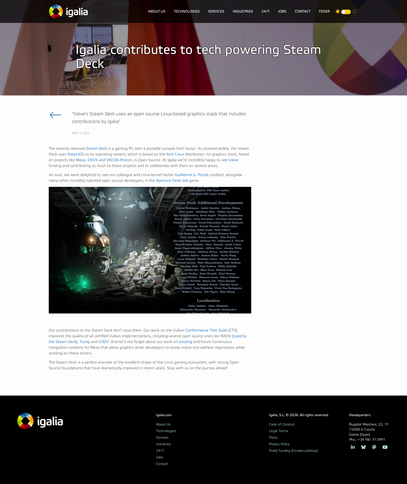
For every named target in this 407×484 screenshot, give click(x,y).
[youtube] (384, 446)
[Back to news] (55, 115)
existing (185, 342)
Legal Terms (278, 431)
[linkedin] (352, 446)
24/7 (265, 11)
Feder (324, 11)
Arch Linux (175, 154)
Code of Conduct (282, 424)
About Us (156, 11)
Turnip (84, 342)
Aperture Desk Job (172, 180)
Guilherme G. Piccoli (192, 175)
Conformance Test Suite (206, 330)
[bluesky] (363, 446)
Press (273, 437)
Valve (233, 160)
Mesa (80, 160)
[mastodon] (374, 446)
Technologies (187, 11)
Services (216, 11)
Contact (302, 11)
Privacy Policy (279, 444)
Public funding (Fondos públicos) (293, 451)
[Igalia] (68, 11)
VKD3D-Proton (119, 160)
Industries (243, 11)
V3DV (104, 342)
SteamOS (75, 154)
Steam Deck (96, 148)
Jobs (282, 11)
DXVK (93, 160)
